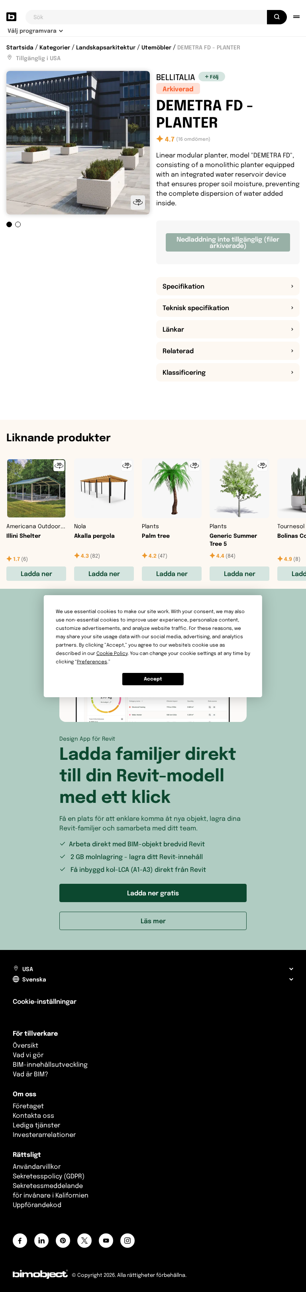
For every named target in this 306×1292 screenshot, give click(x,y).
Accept (153, 678)
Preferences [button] (92, 661)
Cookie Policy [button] (112, 653)
